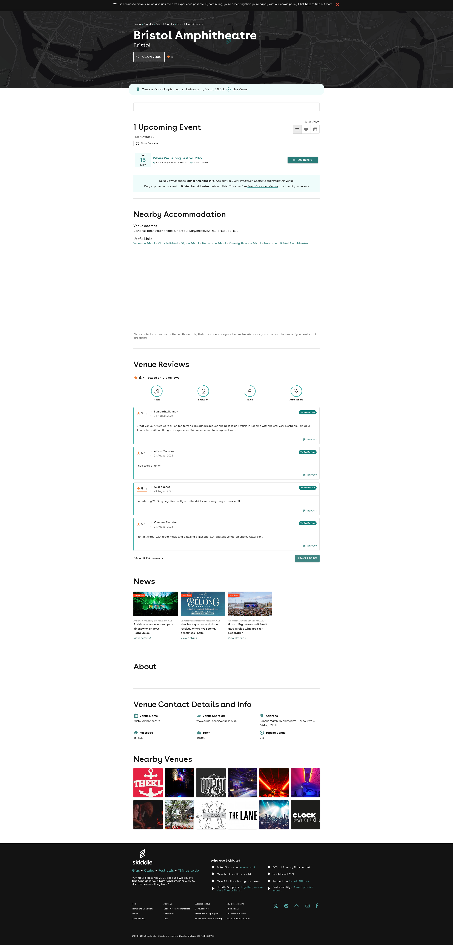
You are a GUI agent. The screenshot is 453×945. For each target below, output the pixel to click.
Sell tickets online (235, 904)
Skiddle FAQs (232, 909)
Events (148, 24)
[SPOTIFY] (286, 906)
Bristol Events (165, 24)
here (308, 4)
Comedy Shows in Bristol (245, 243)
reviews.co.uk (247, 867)
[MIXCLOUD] (297, 906)
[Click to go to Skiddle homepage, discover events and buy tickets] (142, 857)
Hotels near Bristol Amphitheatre (286, 243)
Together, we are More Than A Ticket (240, 888)
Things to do (188, 870)
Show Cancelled (150, 143)
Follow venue (151, 57)
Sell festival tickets (236, 913)
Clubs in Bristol (168, 243)
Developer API (202, 909)
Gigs (136, 870)
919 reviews (171, 378)
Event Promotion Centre (247, 180)
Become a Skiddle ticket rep (208, 918)
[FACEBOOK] (317, 906)
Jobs (166, 918)
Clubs (149, 870)
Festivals (166, 870)
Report (312, 439)
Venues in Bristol (144, 243)
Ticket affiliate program (207, 913)
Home (137, 24)
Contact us (169, 913)
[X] (275, 906)
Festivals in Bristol (214, 243)
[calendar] (315, 129)
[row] (306, 129)
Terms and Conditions (142, 909)
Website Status (202, 904)
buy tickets (305, 159)
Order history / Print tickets (177, 909)
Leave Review (307, 558)
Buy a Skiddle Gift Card (238, 918)
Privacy (135, 913)
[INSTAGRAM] (307, 906)
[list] (297, 129)
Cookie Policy (138, 918)
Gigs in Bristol (190, 243)
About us (168, 904)
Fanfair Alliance (299, 881)
